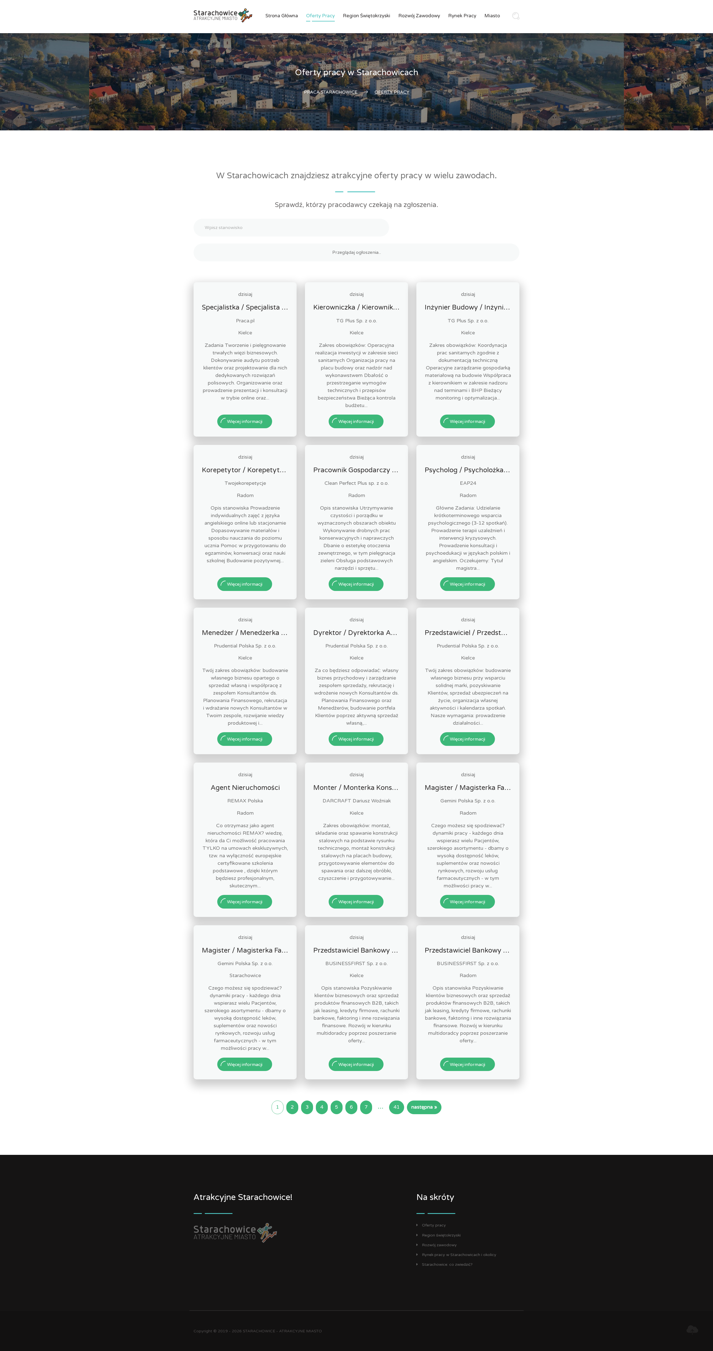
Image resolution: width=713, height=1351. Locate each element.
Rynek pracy (462, 16)
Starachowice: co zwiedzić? (447, 1264)
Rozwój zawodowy (419, 16)
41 (397, 1107)
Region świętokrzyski (366, 16)
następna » (424, 1107)
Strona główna (281, 16)
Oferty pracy (320, 16)
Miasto (492, 16)
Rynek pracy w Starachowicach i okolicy (459, 1254)
